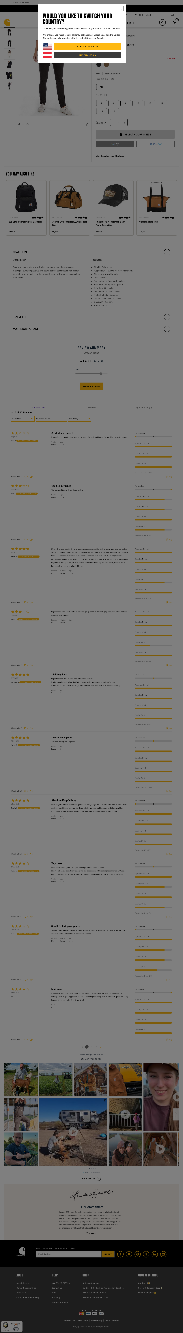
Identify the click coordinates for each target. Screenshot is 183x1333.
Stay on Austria (87, 55)
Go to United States (87, 46)
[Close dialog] (121, 8)
